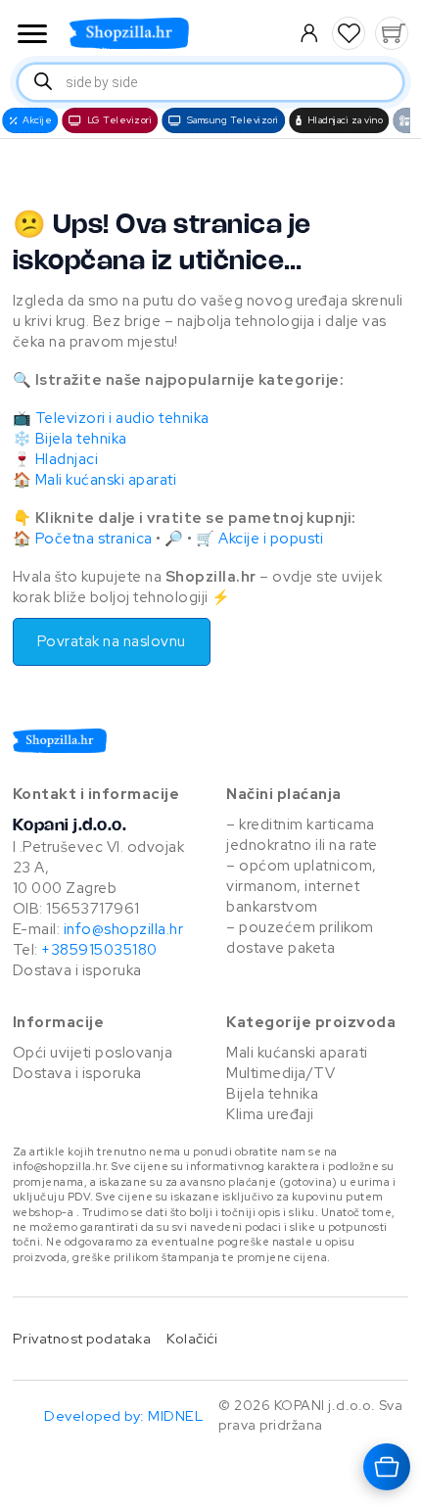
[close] (32, 36)
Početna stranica (94, 538)
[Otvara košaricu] (386, 1466)
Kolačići (191, 1338)
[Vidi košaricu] (391, 33)
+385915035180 (99, 950)
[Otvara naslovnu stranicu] (168, 33)
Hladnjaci (67, 459)
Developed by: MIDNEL (123, 1415)
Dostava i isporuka (77, 970)
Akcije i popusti (270, 538)
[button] (349, 33)
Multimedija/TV (280, 1073)
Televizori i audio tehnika (122, 418)
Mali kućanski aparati (106, 480)
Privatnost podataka (82, 1338)
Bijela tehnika (81, 438)
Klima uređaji (270, 1114)
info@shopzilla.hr (121, 929)
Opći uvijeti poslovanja (93, 1052)
